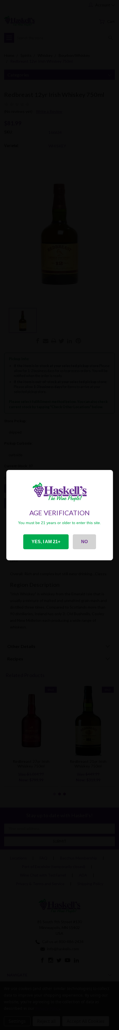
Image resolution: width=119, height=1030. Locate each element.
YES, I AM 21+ (46, 541)
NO (84, 541)
